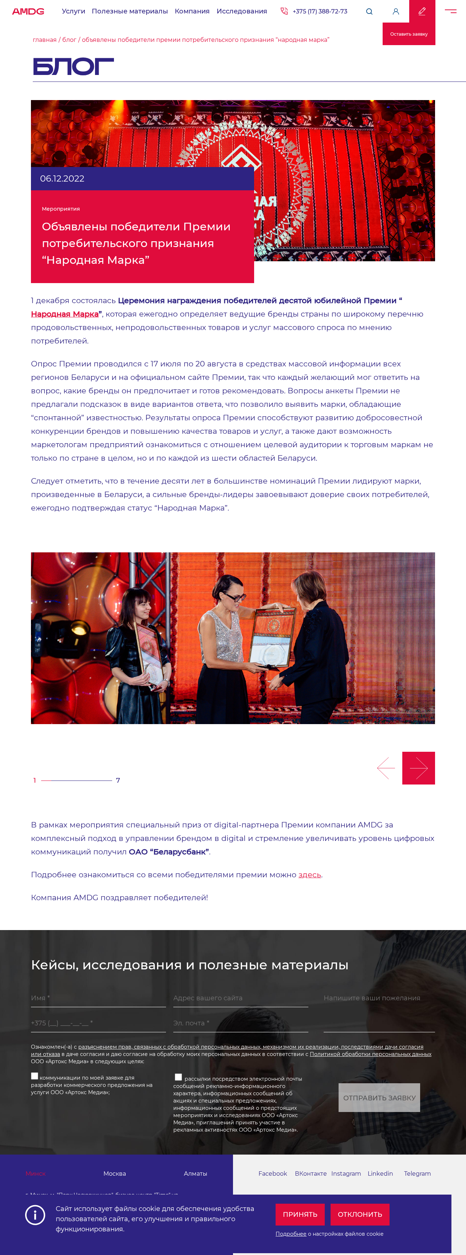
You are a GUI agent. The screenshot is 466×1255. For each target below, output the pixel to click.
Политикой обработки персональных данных (370, 1054)
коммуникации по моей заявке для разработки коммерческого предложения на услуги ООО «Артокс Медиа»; (92, 1085)
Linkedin (380, 1173)
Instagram (346, 1173)
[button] (386, 768)
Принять (300, 1215)
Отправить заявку (379, 1098)
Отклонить (360, 1215)
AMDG (28, 9)
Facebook (272, 1173)
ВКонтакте (311, 1173)
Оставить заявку (409, 34)
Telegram (417, 1173)
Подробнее (291, 1234)
